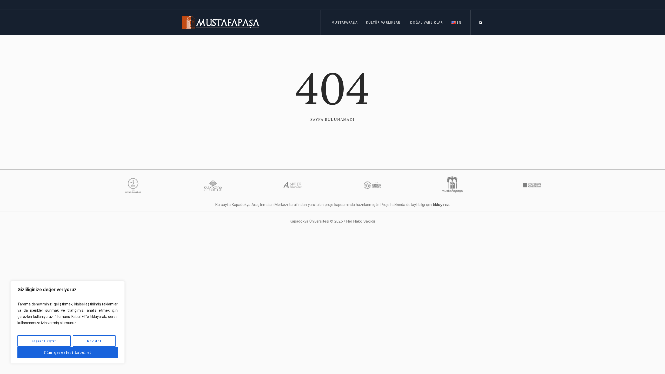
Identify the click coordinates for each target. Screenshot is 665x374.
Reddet (94, 341)
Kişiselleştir (44, 341)
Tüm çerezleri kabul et (67, 352)
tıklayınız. (441, 204)
